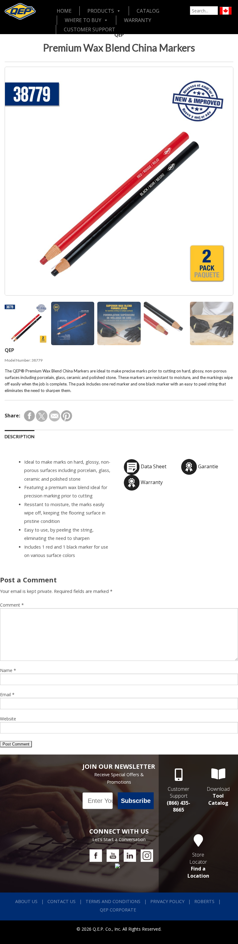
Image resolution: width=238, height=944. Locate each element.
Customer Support (89, 29)
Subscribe (136, 800)
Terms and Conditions (113, 901)
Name (8, 670)
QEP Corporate (118, 910)
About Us (26, 901)
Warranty (137, 20)
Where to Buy (83, 20)
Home (64, 10)
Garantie (207, 466)
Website (8, 719)
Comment (12, 605)
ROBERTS (204, 901)
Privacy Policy (167, 901)
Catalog (148, 10)
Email (7, 694)
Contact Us (61, 901)
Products (100, 10)
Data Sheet (152, 466)
